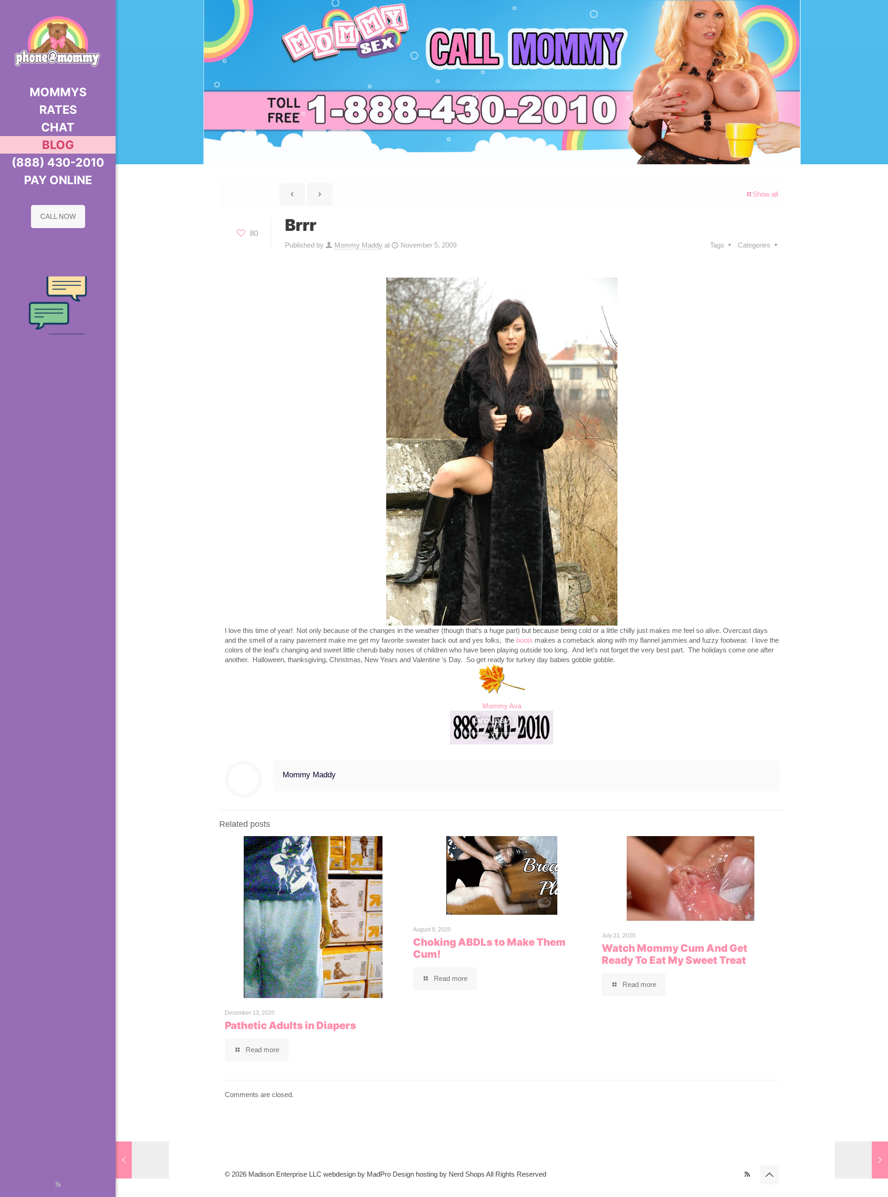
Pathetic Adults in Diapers (290, 1025)
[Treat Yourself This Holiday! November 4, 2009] (142, 1159)
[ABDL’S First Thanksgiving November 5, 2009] (861, 1159)
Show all (765, 194)
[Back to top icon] (769, 1175)
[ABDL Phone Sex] (58, 41)
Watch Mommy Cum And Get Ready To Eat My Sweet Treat (674, 954)
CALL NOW (58, 216)
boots (524, 640)
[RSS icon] (58, 1184)
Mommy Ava (501, 706)
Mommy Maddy (358, 245)
